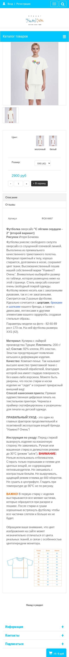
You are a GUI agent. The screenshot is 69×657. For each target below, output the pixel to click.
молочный (40, 149)
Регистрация (23, 3)
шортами (43, 302)
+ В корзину (39, 183)
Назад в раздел (34, 605)
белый (53, 149)
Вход (10, 3)
